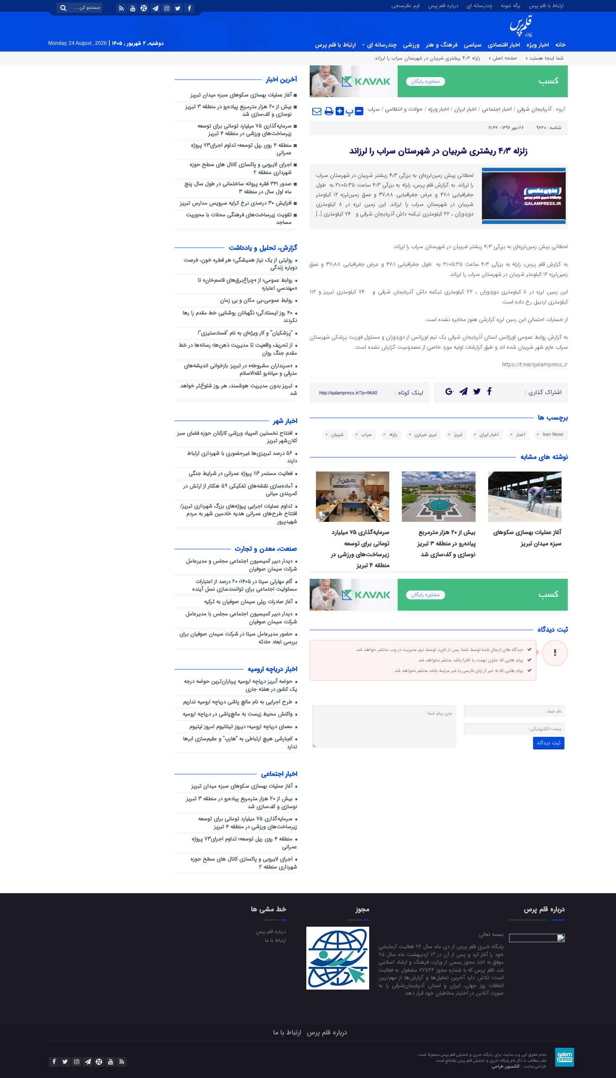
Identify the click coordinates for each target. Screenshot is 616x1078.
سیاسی (472, 44)
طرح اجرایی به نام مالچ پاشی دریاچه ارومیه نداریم (238, 702)
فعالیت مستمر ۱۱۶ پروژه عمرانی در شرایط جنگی (241, 474)
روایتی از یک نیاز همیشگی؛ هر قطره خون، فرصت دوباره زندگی (240, 264)
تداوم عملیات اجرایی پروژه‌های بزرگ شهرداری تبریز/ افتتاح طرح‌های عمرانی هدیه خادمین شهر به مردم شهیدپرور (238, 514)
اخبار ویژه (537, 44)
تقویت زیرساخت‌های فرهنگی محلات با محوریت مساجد (239, 219)
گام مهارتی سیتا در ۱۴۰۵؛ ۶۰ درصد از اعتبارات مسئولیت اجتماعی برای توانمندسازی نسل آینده (244, 586)
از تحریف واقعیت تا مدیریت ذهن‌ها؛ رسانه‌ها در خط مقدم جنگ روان (238, 350)
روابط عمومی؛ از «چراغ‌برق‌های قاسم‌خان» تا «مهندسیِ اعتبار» (247, 285)
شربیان (337, 434)
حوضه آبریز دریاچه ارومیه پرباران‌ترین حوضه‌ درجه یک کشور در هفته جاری (240, 686)
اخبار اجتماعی (497, 109)
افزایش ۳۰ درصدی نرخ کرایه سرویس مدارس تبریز (236, 203)
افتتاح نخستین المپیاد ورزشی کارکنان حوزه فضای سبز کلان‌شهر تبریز (237, 438)
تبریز (458, 434)
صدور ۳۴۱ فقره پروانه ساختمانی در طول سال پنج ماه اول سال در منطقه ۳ (237, 188)
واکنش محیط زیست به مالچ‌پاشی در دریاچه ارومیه (238, 714)
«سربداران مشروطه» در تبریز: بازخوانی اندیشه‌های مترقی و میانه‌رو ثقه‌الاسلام (240, 370)
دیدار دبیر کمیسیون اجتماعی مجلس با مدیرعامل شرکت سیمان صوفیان (241, 618)
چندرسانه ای (479, 5)
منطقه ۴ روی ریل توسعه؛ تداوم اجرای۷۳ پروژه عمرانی (241, 150)
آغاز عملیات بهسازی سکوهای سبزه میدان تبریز (241, 95)
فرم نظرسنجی (405, 5)
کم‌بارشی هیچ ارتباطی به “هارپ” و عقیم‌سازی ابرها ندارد (240, 743)
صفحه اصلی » (503, 58)
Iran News (553, 434)
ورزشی (411, 44)
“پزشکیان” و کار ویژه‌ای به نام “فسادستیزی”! (246, 333)
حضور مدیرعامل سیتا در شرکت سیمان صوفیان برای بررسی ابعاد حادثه (238, 638)
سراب (374, 109)
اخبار (520, 434)
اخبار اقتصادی (504, 44)
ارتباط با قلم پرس (546, 5)
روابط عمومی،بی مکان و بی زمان (257, 301)
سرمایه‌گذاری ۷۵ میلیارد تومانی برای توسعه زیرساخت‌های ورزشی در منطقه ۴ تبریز (244, 130)
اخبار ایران (465, 109)
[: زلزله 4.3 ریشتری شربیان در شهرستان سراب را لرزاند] (317, 111)
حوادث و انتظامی (404, 109)
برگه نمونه (510, 5)
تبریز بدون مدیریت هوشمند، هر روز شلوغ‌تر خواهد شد (238, 390)
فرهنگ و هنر (442, 44)
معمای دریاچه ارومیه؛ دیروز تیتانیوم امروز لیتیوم (241, 727)
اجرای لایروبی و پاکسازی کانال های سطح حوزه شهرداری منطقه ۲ (241, 169)
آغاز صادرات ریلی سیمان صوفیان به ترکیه (249, 602)
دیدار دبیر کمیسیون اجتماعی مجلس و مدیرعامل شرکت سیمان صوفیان (241, 565)
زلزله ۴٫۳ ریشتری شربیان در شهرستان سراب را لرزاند (438, 151)
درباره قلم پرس (443, 5)
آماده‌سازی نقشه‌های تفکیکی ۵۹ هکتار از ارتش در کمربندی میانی (240, 490)
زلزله (393, 434)
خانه (560, 44)
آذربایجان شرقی (534, 109)
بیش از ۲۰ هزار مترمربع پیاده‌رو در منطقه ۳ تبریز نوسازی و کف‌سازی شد (446, 543)
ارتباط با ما (275, 940)
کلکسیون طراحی (506, 1066)
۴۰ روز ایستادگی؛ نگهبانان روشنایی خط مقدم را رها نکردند (240, 317)
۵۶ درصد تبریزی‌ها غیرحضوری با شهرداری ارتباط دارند (242, 458)
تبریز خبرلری (426, 434)
